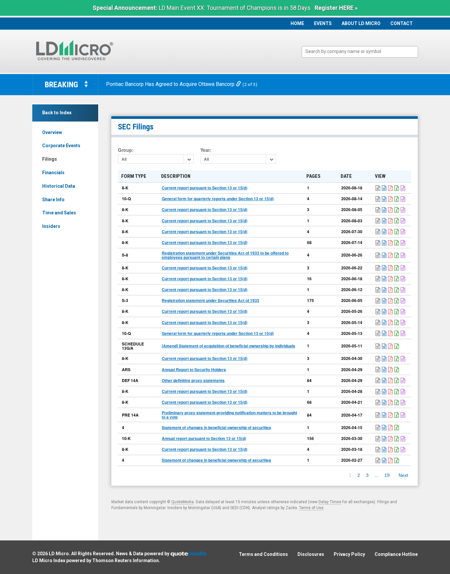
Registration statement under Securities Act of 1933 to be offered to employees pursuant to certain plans (225, 255)
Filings (49, 159)
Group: (126, 150)
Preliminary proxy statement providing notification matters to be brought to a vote (229, 415)
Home (297, 23)
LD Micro (59, 553)
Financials (53, 172)
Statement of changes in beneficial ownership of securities (216, 427)
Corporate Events (61, 145)
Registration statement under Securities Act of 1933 (210, 300)
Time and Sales (59, 212)
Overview (52, 132)
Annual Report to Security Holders (194, 369)
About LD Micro (361, 23)
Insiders (51, 226)
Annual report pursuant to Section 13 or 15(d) (204, 438)
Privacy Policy (349, 554)
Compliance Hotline (396, 554)
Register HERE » (336, 7)
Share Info (53, 199)
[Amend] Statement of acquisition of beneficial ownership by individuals (228, 346)
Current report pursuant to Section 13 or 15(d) (204, 188)
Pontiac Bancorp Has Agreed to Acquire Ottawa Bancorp (171, 84)
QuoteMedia (182, 502)
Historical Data (58, 186)
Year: (205, 150)
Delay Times (330, 502)
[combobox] (360, 52)
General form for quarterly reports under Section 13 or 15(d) (218, 199)
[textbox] (363, 51)
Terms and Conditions (263, 554)
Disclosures (310, 554)
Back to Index (56, 112)
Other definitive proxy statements (193, 380)
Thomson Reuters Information (125, 560)
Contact (401, 23)
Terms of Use (311, 508)
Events (323, 23)
